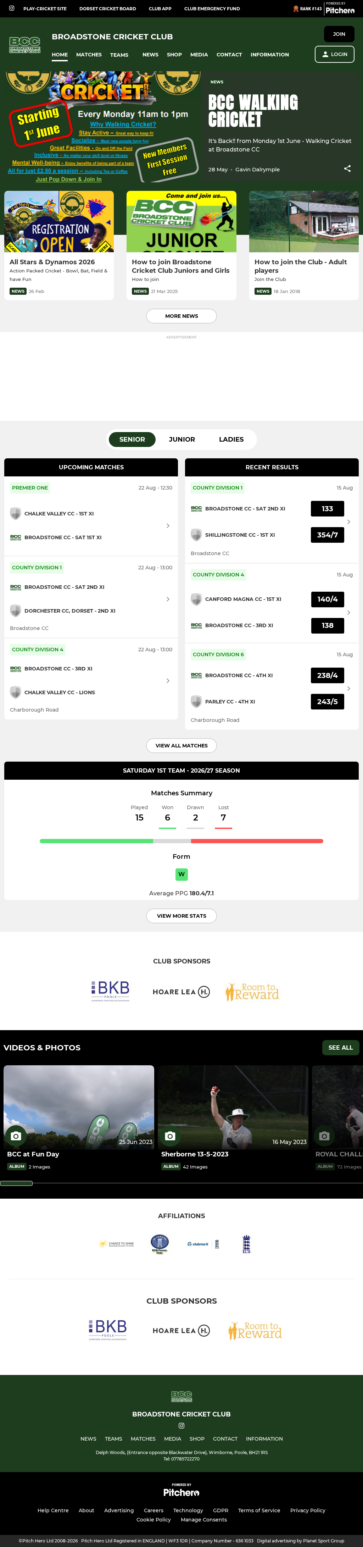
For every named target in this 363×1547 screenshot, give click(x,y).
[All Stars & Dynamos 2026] (59, 222)
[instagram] (12, 8)
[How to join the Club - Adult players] (304, 222)
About (86, 1510)
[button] (60, 55)
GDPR (220, 1510)
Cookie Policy (153, 1519)
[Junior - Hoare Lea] (181, 993)
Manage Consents (204, 1519)
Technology (188, 1510)
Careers (153, 1510)
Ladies (231, 439)
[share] (347, 169)
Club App (160, 8)
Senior (132, 439)
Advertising (119, 1510)
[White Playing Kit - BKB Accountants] (110, 993)
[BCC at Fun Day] (79, 1107)
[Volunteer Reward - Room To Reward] (252, 993)
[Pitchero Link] (340, 11)
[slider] (16, 1183)
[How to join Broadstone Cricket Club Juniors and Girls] (181, 222)
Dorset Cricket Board (107, 8)
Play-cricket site (45, 8)
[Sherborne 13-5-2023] (233, 1107)
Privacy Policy (307, 1510)
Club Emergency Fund (212, 8)
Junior (182, 439)
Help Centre (53, 1510)
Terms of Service (259, 1510)
